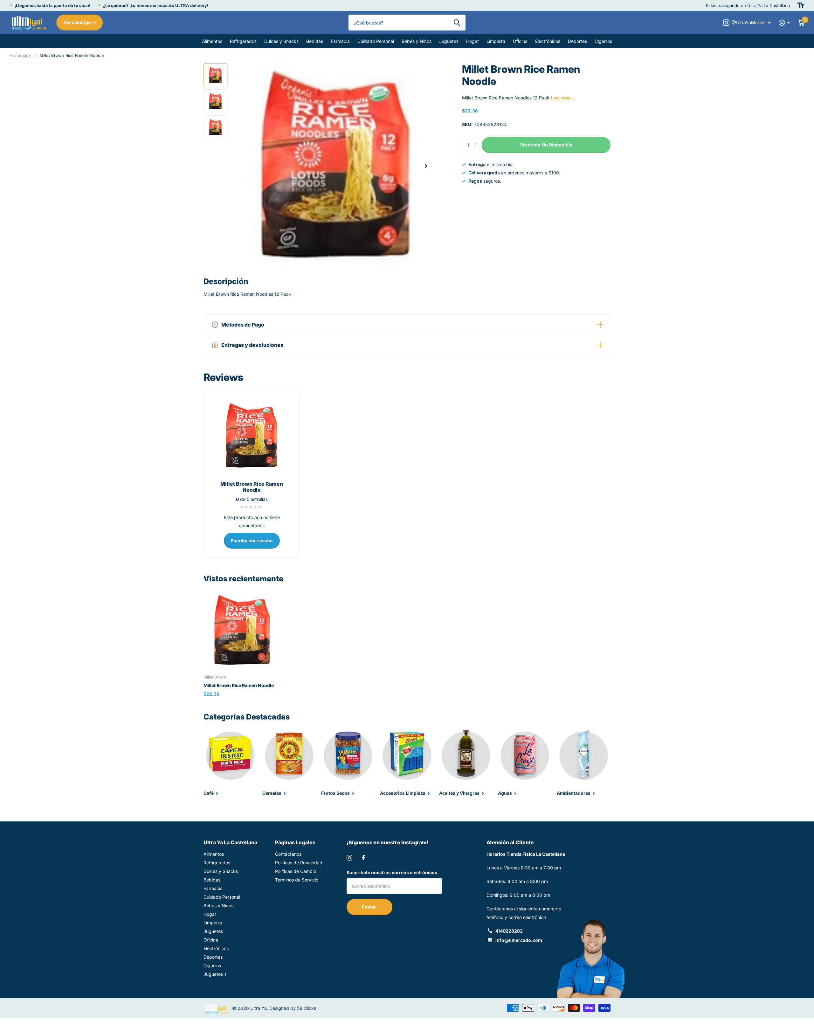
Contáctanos (288, 854)
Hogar (472, 41)
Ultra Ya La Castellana (230, 842)
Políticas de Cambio (295, 871)
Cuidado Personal (375, 41)
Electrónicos (547, 41)
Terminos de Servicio (296, 879)
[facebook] (363, 857)
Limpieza (495, 41)
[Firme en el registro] (784, 23)
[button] (426, 166)
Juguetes (449, 41)
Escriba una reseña (251, 540)
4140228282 (509, 931)
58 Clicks (306, 1008)
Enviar (369, 906)
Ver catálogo (78, 22)
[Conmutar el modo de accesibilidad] (800, 5)
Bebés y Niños (416, 41)
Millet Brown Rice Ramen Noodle (239, 685)
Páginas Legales (295, 842)
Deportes (577, 41)
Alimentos (212, 41)
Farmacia (340, 41)
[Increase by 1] (476, 139)
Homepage (20, 55)
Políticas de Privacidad (298, 862)
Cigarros (603, 41)
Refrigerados (243, 41)
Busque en (457, 22)
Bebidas (314, 41)
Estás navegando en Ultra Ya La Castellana (748, 5)
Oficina (520, 41)
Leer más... (563, 97)
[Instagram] (349, 858)
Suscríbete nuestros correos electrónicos (392, 872)
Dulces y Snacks (281, 41)
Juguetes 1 (215, 974)
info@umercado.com (518, 940)
